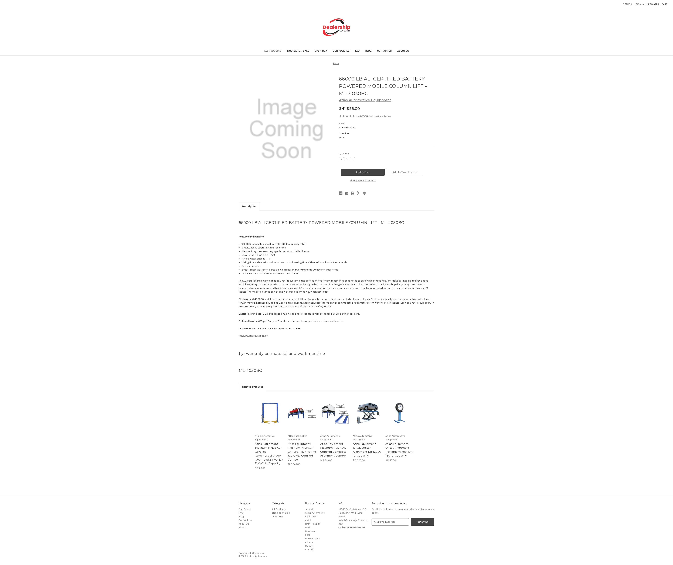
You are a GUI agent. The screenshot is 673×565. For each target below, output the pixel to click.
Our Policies (341, 50)
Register (653, 4)
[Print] (352, 193)
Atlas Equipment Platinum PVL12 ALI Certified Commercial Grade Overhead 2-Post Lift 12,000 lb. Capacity (269, 453)
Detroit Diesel (313, 538)
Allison (309, 542)
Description (249, 206)
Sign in (640, 4)
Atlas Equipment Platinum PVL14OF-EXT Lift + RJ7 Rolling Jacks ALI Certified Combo (302, 451)
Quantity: (344, 153)
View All (309, 549)
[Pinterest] (364, 193)
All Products (272, 50)
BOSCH (309, 545)
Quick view (269, 410)
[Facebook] (340, 193)
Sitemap (243, 527)
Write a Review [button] (383, 116)
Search (627, 4)
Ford (307, 534)
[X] (358, 193)
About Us (403, 50)
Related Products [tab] (252, 386)
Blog (368, 50)
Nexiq (308, 527)
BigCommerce (257, 553)
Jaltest (309, 509)
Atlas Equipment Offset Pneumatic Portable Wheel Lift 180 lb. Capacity (398, 449)
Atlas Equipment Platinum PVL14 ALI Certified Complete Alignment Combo (333, 449)
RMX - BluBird (313, 523)
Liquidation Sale (298, 50)
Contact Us (384, 50)
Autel (308, 520)
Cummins (310, 531)
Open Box (321, 50)
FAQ (357, 50)
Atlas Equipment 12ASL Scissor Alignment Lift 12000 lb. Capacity (367, 449)
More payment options (363, 180)
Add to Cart (269, 416)
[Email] (346, 193)
